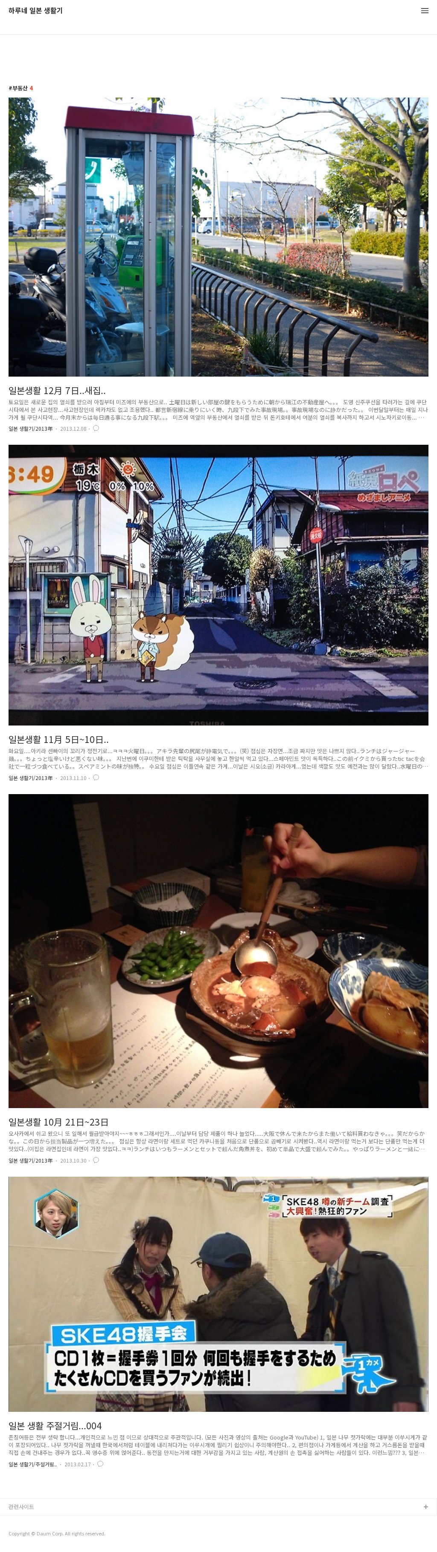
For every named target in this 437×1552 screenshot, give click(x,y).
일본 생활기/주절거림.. (33, 1464)
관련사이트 (21, 1507)
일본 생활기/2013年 (30, 428)
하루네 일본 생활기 (36, 10)
